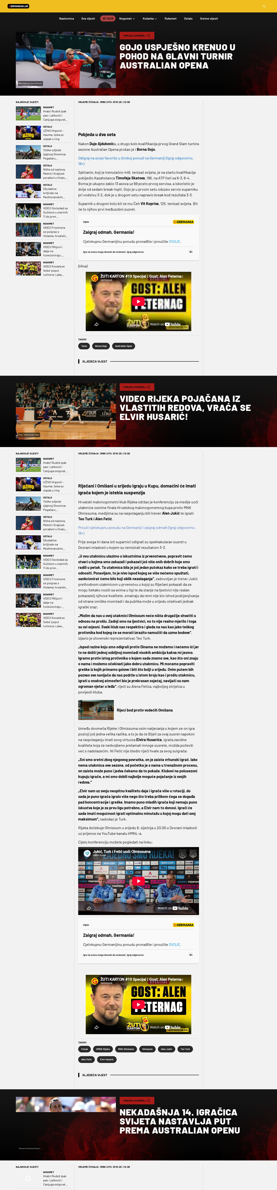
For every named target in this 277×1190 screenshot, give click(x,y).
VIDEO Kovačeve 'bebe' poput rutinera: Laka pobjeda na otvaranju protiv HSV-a (54, 270)
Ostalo (47, 126)
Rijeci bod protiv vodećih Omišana (145, 710)
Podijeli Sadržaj (135, 35)
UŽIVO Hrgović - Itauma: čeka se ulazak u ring (53, 135)
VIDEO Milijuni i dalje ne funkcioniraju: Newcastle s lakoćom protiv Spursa (53, 251)
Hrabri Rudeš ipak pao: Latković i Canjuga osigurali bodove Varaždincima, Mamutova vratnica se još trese (55, 115)
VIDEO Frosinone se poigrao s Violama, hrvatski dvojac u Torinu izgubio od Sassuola (54, 232)
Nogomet (48, 107)
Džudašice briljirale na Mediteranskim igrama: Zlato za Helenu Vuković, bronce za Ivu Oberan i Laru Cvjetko (53, 193)
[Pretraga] (264, 6)
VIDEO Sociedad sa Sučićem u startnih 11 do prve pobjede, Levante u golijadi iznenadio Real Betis (55, 212)
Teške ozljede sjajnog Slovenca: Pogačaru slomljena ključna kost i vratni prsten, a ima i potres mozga (54, 154)
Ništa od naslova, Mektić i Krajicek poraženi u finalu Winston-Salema (54, 174)
